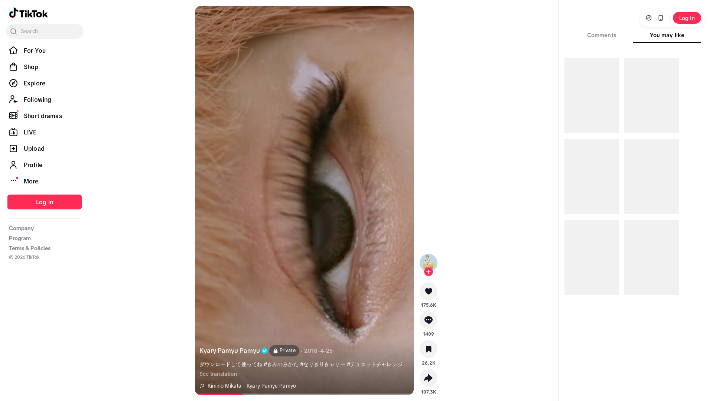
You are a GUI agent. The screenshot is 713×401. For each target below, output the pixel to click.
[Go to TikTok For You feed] (28, 12)
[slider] (228, 394)
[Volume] (207, 18)
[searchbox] (44, 31)
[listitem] (44, 50)
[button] (428, 293)
